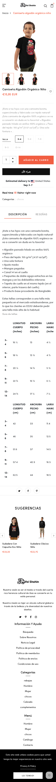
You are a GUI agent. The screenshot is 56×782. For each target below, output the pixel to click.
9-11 (7, 147)
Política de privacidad (28, 647)
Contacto (28, 744)
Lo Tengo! (28, 775)
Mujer (28, 691)
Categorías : (8, 199)
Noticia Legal (28, 642)
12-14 (17, 147)
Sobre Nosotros (28, 637)
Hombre (28, 685)
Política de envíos (28, 658)
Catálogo (28, 739)
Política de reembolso (28, 653)
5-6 (29, 139)
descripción (18, 214)
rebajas (28, 680)
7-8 (39, 139)
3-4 (19, 139)
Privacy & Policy (28, 765)
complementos (28, 707)
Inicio (5, 13)
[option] (28, 46)
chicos (20, 199)
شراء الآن (26, 171)
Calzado (28, 701)
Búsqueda (28, 631)
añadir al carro (36, 160)
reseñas (41, 214)
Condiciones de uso (28, 663)
